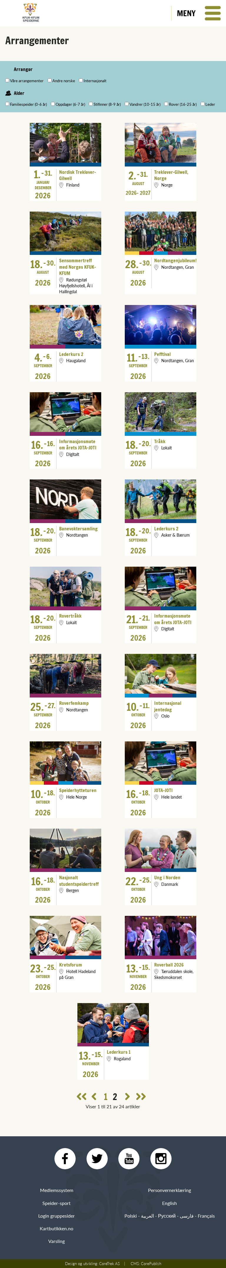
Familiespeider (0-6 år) (28, 104)
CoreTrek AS (109, 1263)
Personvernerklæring (169, 1190)
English (169, 1203)
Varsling (56, 1241)
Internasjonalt (95, 80)
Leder (210, 104)
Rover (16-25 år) (183, 104)
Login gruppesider (56, 1215)
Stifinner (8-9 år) (107, 104)
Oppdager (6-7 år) (70, 104)
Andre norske (63, 80)
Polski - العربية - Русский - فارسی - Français (169, 1215)
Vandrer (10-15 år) (144, 104)
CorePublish (151, 1263)
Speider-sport (56, 1203)
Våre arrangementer (27, 80)
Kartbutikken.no (56, 1228)
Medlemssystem (56, 1190)
